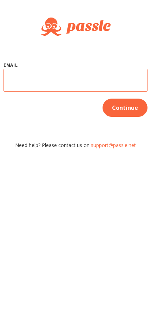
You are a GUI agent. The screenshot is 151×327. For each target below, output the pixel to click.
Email (11, 65)
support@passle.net (113, 145)
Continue (125, 108)
